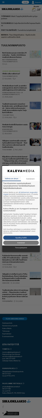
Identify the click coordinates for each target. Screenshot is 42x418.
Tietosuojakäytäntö (21, 247)
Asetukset (21, 243)
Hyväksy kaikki (21, 237)
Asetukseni (30, 179)
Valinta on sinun (11, 178)
